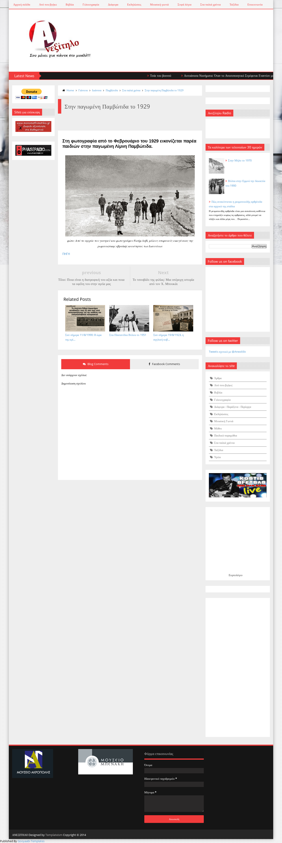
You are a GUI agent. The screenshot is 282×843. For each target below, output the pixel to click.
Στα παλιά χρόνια (210, 4)
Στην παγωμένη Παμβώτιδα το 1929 (164, 90)
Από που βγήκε (48, 4)
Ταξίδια (234, 4)
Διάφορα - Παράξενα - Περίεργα (232, 407)
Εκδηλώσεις (134, 4)
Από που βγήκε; (223, 385)
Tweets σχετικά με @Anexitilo (227, 352)
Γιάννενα (83, 90)
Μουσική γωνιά (159, 4)
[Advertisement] (238, 667)
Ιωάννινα (96, 90)
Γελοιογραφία (91, 4)
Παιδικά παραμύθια (225, 435)
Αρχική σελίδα (21, 4)
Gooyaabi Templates (31, 841)
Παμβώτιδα (112, 90)
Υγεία (217, 457)
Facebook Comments (165, 364)
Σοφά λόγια (184, 4)
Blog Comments (97, 364)
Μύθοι (218, 428)
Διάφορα (113, 4)
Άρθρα (218, 378)
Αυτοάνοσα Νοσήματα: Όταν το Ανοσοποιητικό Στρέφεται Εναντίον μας (217, 75)
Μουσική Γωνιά (223, 421)
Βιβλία (70, 4)
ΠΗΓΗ (66, 254)
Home (70, 90)
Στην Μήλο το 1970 (240, 160)
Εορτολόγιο (236, 575)
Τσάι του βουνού (148, 75)
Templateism (53, 835)
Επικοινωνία (255, 4)
